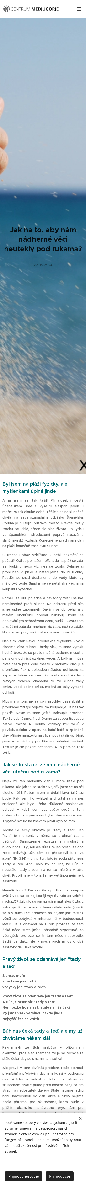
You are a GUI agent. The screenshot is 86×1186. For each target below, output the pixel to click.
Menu (79, 9)
